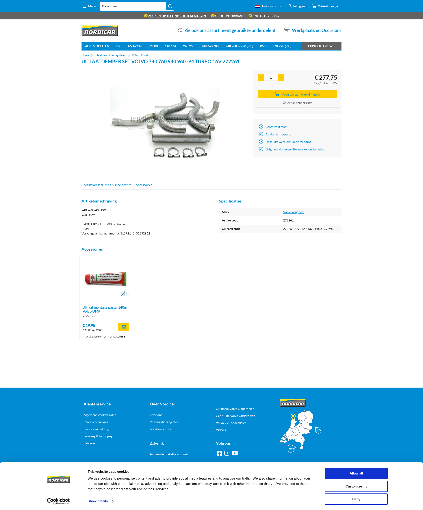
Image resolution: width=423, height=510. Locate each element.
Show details (98, 501)
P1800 (153, 46)
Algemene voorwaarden (100, 415)
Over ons (156, 415)
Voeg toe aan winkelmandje (301, 94)
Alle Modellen (97, 46)
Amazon (135, 46)
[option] (165, 123)
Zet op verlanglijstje (299, 103)
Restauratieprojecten (164, 422)
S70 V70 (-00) (282, 46)
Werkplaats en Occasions (316, 30)
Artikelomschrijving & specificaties (107, 185)
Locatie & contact (162, 429)
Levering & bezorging (98, 436)
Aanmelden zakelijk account (169, 454)
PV (118, 46)
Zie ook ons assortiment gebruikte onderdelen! (229, 30)
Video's (221, 430)
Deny (356, 499)
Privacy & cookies (96, 422)
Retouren (90, 443)
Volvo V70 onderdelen (231, 423)
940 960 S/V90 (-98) (239, 46)
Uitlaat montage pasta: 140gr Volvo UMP (105, 309)
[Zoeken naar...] (169, 6)
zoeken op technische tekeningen (177, 16)
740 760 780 (210, 46)
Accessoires (144, 185)
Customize (353, 486)
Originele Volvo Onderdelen (235, 409)
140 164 (170, 46)
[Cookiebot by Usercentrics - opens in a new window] (58, 501)
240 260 (188, 46)
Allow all (356, 473)
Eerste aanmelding (96, 429)
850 (262, 46)
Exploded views (321, 46)
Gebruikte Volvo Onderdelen (235, 416)
